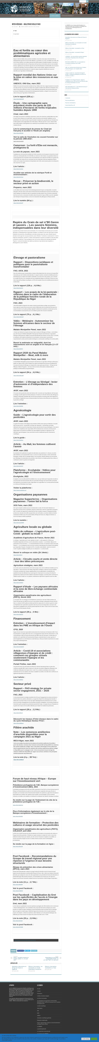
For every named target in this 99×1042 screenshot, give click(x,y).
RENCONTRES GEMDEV (43, 15)
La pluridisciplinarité (41, 1028)
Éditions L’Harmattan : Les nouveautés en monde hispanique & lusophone (35, 968)
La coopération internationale (43, 1031)
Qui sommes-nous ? (20, 1)
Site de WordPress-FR (70, 105)
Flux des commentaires (70, 102)
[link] (13, 990)
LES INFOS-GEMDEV (54, 15)
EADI (38, 1013)
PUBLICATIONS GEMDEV (30, 15)
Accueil (12, 1)
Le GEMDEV (39, 1026)
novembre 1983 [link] (13, 990)
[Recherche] (87, 1)
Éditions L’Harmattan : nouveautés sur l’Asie (51, 967)
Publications (41, 1)
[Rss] (75, 1)
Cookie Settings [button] (85, 1038)
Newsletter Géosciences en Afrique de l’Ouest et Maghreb (19, 968)
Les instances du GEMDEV (42, 1033)
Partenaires (29, 1)
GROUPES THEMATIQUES (16, 15)
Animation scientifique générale (44, 1017)
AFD (38, 1010)
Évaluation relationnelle (42, 1020)
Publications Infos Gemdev (33, 26)
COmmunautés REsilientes (67, 15)
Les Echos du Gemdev (42, 998)
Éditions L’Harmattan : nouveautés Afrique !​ (74, 52)
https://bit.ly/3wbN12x (18, 805)
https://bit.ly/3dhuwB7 (18, 375)
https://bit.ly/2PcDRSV (18, 816)
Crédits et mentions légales (43, 996)
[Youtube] (78, 1)
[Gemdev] (49, 9)
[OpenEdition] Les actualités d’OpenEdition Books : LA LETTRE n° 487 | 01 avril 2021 (50, 958)
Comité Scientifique (41, 1005)
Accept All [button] (94, 1038)
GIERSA (38, 1015)
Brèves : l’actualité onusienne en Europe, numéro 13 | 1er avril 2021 (21, 958)
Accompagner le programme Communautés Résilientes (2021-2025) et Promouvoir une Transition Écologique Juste (48, 1002)
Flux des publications (70, 100)
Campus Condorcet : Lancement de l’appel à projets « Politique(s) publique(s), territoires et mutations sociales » (75, 74)
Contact (35, 1)
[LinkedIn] (76, 1)
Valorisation (39, 1008)
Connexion (67, 98)
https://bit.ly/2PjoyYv (18, 712)
